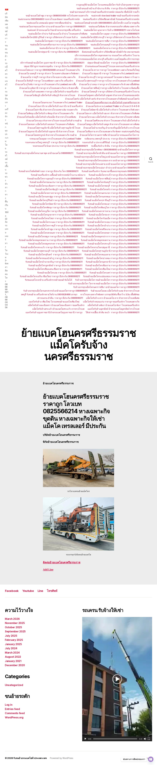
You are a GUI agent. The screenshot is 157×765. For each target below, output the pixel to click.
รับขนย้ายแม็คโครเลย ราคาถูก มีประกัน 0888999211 (61, 272)
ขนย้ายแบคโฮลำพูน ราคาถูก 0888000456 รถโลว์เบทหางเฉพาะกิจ (57, 15)
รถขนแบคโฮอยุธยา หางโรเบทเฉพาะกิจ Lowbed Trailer (55, 138)
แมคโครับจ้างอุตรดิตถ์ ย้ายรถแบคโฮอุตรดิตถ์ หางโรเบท (113, 309)
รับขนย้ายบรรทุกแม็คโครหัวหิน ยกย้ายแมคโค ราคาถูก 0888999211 (107, 153)
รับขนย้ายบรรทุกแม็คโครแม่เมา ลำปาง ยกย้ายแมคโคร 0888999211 (107, 167)
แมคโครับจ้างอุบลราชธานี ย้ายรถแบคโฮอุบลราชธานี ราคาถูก (54, 312)
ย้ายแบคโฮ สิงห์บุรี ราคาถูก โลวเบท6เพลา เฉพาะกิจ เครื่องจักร (44, 80)
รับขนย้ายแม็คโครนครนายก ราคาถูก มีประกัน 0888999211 (111, 193)
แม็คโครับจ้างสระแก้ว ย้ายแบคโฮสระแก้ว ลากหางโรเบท (58, 309)
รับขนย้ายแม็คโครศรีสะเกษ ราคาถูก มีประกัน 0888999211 (112, 229)
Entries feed (12, 709)
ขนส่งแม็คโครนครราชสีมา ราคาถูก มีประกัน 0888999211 (112, 41)
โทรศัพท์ (52, 591)
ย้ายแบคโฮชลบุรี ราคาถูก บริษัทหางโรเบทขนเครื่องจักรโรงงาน (110, 91)
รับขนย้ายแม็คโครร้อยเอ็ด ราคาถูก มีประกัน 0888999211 (112, 218)
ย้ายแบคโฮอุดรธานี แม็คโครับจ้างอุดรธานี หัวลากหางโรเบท (46, 131)
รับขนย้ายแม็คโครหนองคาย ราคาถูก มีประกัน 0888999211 (111, 254)
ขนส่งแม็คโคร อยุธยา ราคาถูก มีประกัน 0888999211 (114, 33)
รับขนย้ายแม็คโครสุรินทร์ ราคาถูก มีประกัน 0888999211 (54, 254)
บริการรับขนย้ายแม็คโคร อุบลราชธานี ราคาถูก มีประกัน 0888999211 (52, 62)
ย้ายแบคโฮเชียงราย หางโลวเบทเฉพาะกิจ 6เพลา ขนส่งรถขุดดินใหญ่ (108, 131)
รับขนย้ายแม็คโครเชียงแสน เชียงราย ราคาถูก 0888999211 (54, 269)
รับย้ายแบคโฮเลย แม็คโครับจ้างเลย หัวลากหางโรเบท (115, 290)
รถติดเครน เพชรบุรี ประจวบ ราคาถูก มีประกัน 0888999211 (111, 138)
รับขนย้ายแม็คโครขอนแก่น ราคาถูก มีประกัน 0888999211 (57, 182)
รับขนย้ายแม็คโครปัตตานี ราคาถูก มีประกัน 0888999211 (58, 204)
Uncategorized (14, 685)
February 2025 (14, 639)
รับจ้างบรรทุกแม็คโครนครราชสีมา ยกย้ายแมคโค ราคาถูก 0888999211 (106, 287)
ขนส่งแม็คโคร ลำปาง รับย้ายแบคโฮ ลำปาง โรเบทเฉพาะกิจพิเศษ (57, 33)
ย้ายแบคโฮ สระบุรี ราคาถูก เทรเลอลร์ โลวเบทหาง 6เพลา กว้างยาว (109, 77)
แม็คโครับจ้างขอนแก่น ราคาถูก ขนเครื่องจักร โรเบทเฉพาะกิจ (111, 301)
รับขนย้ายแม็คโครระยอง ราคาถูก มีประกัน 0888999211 (113, 222)
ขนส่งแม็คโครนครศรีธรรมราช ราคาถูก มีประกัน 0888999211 (59, 44)
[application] (117, 679)
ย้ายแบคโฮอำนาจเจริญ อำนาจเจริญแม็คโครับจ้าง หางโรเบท (111, 128)
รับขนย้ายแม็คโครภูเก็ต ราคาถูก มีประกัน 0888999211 (53, 211)
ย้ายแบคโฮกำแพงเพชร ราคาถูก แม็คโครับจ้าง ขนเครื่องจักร (51, 91)
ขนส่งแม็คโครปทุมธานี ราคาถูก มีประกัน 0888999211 (53, 52)
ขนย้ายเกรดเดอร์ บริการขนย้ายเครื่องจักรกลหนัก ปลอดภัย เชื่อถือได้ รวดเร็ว (104, 12)
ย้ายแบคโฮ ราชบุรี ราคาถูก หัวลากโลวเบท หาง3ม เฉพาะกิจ (48, 77)
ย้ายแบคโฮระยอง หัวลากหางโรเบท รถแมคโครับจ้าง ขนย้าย (54, 120)
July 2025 (11, 635)
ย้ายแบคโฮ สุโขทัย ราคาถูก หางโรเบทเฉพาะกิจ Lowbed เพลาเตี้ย (45, 84)
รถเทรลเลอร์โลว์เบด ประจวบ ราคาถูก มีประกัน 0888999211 (60, 146)
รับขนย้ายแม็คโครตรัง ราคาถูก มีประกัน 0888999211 (114, 189)
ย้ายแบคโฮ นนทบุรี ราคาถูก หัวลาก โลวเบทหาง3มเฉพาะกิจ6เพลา (49, 73)
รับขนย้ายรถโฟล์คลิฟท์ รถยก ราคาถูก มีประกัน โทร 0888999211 (48, 171)
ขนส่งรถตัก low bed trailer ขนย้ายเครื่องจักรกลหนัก (115, 15)
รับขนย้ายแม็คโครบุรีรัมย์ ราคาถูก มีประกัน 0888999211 (55, 200)
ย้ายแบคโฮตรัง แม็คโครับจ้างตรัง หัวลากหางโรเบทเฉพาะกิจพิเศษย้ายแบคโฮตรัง (102, 99)
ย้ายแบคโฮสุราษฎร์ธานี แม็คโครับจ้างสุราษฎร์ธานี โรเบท (53, 128)
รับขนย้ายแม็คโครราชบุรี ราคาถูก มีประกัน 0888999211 (58, 225)
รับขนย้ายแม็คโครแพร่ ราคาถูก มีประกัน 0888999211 (114, 272)
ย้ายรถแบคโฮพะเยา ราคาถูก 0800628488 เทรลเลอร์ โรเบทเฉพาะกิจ (47, 70)
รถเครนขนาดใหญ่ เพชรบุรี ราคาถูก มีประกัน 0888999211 (52, 142)
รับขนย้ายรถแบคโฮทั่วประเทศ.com (30, 758)
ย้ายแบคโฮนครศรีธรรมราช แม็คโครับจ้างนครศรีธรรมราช (112, 102)
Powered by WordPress (61, 758)
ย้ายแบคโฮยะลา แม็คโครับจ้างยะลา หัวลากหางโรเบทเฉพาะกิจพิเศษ (108, 113)
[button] (117, 679)
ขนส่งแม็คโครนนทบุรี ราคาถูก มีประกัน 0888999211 (115, 44)
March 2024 (12, 652)
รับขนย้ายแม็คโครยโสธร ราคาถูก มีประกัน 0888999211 (57, 218)
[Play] (85, 739)
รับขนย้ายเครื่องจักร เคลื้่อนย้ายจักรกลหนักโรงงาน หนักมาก (58, 175)
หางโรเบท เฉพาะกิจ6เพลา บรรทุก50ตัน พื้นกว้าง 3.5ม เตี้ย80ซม (109, 294)
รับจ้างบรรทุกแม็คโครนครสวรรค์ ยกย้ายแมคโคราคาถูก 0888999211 (55, 290)
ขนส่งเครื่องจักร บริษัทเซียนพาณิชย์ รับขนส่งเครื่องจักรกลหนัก (111, 19)
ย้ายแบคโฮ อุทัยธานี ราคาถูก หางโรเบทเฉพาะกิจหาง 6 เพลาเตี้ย (48, 88)
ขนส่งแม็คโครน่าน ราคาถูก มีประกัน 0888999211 (116, 48)
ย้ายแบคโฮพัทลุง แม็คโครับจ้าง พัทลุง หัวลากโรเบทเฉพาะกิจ (46, 113)
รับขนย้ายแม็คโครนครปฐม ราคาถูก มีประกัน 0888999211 (55, 196)
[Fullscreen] (149, 739)
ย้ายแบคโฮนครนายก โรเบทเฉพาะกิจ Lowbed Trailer (57, 102)
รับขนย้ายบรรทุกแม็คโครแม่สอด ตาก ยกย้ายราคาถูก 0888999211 (108, 160)
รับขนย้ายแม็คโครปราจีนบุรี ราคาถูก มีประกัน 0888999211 (112, 200)
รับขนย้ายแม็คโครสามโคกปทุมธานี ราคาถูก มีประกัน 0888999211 (108, 247)
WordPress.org (14, 717)
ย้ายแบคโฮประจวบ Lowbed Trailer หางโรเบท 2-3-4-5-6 (112, 106)
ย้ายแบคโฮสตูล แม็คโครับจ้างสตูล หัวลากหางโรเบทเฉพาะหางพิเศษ (108, 124)
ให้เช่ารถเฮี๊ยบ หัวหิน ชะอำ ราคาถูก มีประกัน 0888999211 (112, 312)
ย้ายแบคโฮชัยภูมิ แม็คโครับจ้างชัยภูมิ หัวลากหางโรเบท (49, 95)
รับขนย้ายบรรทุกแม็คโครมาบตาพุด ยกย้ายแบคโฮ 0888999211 (44, 153)
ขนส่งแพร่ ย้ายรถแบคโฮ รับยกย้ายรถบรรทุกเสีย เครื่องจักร (54, 30)
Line (40, 591)
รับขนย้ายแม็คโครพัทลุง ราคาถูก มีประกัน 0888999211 (55, 207)
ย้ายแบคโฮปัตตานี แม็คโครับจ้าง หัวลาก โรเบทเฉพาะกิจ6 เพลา (110, 109)
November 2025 (15, 623)
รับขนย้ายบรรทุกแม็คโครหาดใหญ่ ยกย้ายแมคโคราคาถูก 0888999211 (106, 156)
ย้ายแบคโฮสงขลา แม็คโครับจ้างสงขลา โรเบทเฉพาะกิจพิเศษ (46, 124)
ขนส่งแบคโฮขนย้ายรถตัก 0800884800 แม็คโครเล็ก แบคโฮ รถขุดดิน (106, 23)
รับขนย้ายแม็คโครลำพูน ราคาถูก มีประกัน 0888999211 (56, 229)
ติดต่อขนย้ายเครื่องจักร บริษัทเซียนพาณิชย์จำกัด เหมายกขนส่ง (110, 52)
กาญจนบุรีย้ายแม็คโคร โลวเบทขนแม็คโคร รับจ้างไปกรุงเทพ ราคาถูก (107, 4)
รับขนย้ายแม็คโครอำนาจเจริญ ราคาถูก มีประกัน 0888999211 (54, 261)
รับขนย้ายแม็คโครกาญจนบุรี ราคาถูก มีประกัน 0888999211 (55, 178)
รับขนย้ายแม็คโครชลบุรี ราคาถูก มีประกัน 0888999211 (113, 185)
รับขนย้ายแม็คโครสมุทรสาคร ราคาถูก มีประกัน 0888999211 (56, 243)
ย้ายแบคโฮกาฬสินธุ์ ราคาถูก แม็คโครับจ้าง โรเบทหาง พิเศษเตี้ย (110, 88)
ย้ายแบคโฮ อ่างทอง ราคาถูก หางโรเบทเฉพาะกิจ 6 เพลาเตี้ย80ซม (109, 84)
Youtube (28, 591)
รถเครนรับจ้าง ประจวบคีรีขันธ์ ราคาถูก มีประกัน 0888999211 (110, 142)
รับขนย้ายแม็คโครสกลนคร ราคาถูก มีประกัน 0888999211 (57, 232)
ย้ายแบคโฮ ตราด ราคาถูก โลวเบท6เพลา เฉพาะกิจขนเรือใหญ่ (111, 70)
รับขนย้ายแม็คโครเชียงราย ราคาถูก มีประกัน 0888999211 (112, 265)
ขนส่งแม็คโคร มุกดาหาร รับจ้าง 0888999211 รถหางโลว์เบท (111, 30)
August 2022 (13, 656)
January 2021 (13, 661)
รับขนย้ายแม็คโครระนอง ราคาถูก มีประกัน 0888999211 (58, 222)
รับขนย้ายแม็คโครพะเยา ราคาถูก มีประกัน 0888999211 (113, 204)
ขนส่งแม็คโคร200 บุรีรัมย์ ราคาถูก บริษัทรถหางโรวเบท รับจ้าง (49, 37)
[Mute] (145, 739)
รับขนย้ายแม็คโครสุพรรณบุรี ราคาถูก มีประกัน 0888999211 (51, 251)
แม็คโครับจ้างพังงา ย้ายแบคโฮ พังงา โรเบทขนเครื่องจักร (113, 305)
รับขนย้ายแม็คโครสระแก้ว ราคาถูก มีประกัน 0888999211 (47, 247)
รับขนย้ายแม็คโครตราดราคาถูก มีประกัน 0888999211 (56, 193)
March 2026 (12, 618)
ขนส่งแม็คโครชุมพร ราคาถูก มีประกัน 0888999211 (59, 41)
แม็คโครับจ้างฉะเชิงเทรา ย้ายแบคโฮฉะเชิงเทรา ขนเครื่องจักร (56, 305)
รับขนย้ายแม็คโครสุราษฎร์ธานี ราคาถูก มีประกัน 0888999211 (110, 251)
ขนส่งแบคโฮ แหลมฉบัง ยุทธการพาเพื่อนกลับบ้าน (49, 23)
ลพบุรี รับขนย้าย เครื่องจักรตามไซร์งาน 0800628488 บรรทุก (49, 294)
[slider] (115, 738)
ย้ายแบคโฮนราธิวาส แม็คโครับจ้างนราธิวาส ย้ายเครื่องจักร (55, 106)
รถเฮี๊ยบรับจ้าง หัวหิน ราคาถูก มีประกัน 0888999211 (115, 146)
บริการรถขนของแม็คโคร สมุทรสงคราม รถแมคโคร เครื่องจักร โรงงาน (107, 55)
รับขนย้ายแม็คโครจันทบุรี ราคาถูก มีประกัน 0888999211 (113, 182)
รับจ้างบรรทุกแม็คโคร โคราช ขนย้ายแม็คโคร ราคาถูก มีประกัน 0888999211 (103, 283)
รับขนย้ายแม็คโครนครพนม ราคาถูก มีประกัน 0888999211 (112, 196)
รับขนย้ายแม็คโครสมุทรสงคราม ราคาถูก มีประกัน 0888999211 (48, 240)
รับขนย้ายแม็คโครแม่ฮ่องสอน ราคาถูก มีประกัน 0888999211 (111, 276)
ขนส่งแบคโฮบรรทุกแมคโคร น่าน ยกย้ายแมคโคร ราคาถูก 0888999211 (52, 26)
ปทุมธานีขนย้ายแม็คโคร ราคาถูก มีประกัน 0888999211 (113, 62)
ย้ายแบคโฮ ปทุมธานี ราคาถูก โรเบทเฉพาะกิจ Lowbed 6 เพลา (110, 73)
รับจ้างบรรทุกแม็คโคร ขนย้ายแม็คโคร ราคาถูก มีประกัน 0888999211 (107, 280)
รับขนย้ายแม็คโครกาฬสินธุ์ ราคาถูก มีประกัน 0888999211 (112, 178)
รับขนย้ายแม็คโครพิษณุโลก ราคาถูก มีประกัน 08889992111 (111, 207)
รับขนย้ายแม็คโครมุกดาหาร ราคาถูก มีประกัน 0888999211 (57, 214)
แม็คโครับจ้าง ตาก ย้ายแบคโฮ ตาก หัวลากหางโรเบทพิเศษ (112, 298)
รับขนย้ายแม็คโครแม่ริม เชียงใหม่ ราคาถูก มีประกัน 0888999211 (50, 276)
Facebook (12, 591)
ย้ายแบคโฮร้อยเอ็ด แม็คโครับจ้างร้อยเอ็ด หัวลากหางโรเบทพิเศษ (46, 117)
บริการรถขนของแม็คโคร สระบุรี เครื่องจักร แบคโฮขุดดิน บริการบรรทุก (106, 59)
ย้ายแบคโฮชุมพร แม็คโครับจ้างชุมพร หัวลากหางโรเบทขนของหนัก (108, 95)
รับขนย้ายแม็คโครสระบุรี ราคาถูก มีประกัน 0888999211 (113, 243)
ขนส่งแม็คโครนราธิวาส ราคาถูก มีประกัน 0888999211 (64, 48)
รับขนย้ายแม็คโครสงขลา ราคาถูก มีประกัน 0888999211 (113, 232)
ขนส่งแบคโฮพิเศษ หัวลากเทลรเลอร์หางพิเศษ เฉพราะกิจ (114, 26)
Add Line (48, 569)
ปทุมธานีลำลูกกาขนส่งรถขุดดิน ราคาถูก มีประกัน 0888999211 (53, 66)
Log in (8, 704)
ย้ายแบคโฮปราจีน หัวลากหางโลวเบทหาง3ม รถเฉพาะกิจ (52, 109)
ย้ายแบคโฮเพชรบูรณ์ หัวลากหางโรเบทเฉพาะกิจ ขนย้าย (51, 135)
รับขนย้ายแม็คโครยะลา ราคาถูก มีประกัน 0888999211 (114, 214)
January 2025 (13, 644)
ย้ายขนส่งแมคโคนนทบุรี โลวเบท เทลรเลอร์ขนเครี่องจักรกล (112, 66)
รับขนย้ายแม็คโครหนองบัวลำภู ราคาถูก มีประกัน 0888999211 (54, 258)
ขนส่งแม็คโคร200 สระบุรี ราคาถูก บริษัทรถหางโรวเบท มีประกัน (110, 37)
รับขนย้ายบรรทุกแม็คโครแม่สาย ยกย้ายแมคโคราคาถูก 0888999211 (107, 164)
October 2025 (13, 627)
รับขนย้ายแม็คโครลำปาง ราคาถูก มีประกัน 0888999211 (113, 225)
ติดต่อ (61, 562)
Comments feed (15, 713)
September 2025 (15, 631)
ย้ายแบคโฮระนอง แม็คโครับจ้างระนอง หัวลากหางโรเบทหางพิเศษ (109, 117)
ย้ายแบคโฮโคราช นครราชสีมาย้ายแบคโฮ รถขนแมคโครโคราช (109, 135)
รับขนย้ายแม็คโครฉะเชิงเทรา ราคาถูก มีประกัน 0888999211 (57, 185)
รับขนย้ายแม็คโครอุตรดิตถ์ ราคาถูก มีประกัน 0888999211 (55, 265)
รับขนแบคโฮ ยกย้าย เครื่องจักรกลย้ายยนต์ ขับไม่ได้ (48, 280)
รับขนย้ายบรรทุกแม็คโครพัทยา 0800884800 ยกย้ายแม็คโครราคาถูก (106, 149)
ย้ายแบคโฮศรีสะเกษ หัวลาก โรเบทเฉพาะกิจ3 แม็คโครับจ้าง (112, 120)
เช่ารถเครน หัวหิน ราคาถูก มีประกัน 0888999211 (60, 298)
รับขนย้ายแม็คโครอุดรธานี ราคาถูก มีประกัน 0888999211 (112, 261)
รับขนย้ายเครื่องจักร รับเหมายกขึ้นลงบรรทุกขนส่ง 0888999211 (110, 171)
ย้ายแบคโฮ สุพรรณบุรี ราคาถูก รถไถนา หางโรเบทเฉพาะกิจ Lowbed (107, 80)
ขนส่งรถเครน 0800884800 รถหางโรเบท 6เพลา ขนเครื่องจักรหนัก (49, 19)
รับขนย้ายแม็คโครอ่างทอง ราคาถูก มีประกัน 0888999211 (112, 258)
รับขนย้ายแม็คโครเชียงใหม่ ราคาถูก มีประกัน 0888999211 (112, 269)
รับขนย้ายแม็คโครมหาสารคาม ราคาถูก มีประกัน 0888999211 (110, 211)
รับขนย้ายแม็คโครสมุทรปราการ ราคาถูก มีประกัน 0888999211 (110, 236)
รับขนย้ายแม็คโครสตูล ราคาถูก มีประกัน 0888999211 (53, 236)
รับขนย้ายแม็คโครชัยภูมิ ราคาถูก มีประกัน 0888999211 (61, 189)
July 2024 (11, 648)
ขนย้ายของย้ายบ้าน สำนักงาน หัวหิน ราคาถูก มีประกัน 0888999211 (108, 8)
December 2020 (15, 665)
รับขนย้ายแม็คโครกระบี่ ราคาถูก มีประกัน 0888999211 (114, 175)
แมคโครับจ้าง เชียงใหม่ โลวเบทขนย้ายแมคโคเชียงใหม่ (54, 301)
